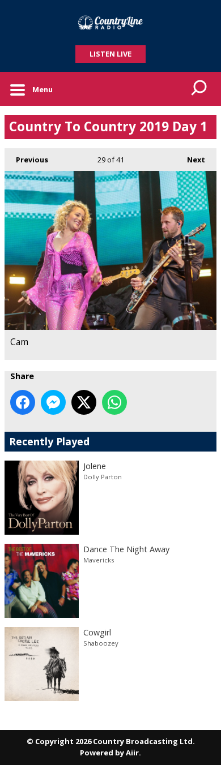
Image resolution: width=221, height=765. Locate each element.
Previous (26, 159)
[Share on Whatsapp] (114, 402)
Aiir (132, 752)
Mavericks (98, 560)
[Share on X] (83, 402)
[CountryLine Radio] (110, 23)
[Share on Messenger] (53, 402)
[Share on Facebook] (22, 402)
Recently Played (49, 441)
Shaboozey (100, 643)
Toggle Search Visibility (199, 89)
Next (190, 159)
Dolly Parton (102, 476)
